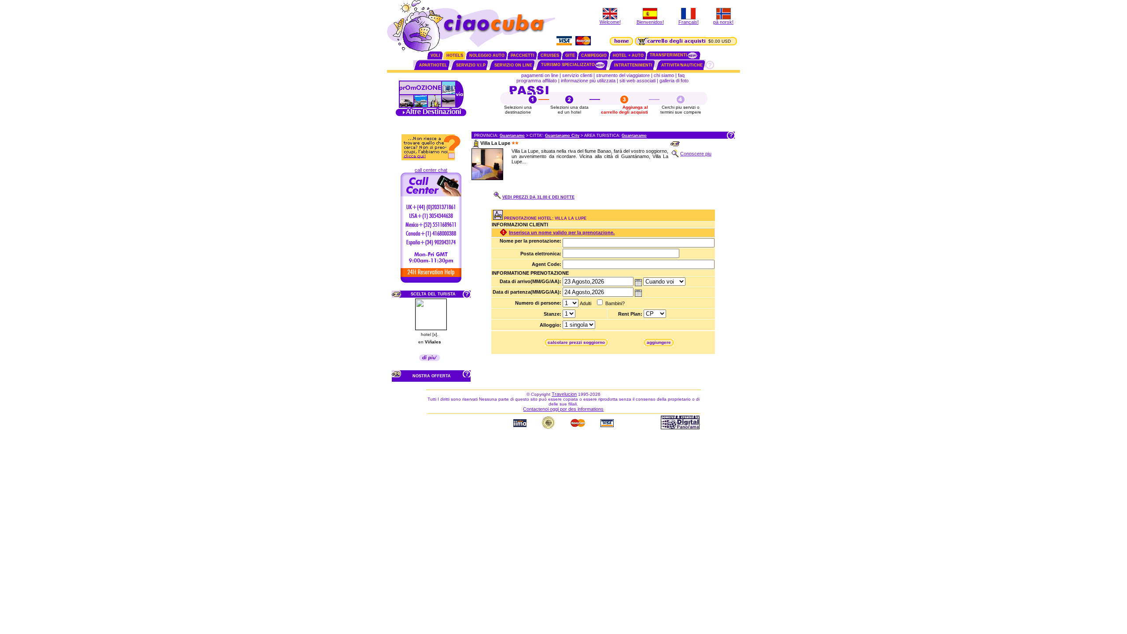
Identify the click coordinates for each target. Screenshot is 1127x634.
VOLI (435, 55)
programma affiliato (536, 80)
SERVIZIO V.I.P (471, 65)
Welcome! (610, 22)
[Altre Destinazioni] (431, 115)
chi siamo (664, 75)
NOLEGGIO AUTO (487, 55)
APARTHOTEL (433, 65)
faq (681, 75)
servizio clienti (577, 75)
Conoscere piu (695, 153)
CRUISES (550, 55)
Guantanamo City (562, 135)
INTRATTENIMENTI (633, 65)
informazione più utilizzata (588, 80)
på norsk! (723, 22)
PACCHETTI (522, 55)
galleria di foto (674, 80)
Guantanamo (512, 135)
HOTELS (454, 55)
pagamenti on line (539, 75)
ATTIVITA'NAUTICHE (682, 65)
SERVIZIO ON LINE (513, 65)
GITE (570, 55)
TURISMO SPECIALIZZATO (568, 65)
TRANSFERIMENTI (668, 55)
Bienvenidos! (650, 22)
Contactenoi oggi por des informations (563, 409)
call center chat (431, 170)
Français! (688, 22)
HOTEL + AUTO (628, 55)
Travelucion (564, 394)
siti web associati (637, 80)
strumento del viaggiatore (623, 75)
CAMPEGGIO (594, 55)
